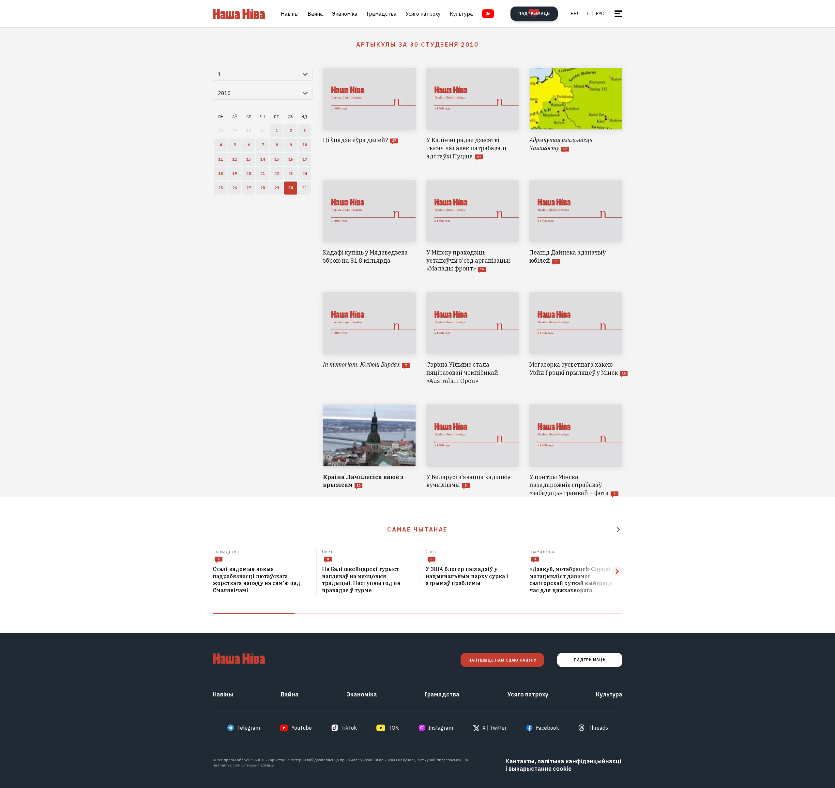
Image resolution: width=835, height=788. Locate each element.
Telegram (248, 727)
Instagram (440, 727)
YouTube (302, 727)
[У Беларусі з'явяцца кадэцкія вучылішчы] (472, 450)
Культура (461, 13)
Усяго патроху (423, 13)
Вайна (315, 13)
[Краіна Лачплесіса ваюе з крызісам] (369, 450)
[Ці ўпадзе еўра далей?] (369, 114)
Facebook (547, 727)
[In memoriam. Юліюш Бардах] (369, 338)
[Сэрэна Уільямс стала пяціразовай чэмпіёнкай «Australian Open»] (472, 338)
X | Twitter (494, 727)
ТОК (393, 727)
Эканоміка (344, 13)
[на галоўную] (239, 13)
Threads (598, 727)
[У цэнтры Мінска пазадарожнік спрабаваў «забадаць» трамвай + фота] (575, 450)
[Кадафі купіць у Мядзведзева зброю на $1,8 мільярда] (369, 226)
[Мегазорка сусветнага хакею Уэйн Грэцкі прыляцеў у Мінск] (575, 338)
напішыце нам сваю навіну (502, 660)
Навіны (289, 13)
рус (600, 14)
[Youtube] (488, 13)
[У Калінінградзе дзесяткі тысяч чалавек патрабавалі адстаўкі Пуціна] (472, 114)
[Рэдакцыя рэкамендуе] (618, 529)
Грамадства (382, 13)
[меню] (618, 14)
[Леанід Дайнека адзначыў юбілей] (575, 226)
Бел (575, 14)
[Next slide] (617, 571)
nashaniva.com (226, 765)
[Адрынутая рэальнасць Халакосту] (575, 114)
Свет (327, 552)
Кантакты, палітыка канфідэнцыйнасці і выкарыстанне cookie (563, 764)
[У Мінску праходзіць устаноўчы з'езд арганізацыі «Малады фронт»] (472, 226)
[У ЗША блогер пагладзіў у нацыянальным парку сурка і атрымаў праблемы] (472, 576)
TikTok (349, 727)
